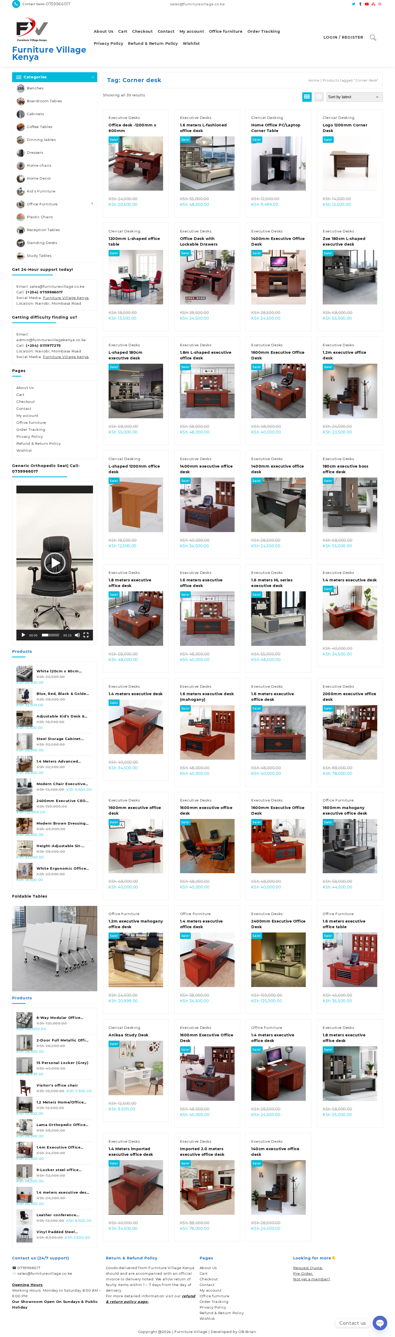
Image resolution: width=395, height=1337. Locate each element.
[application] (54, 563)
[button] (55, 563)
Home (313, 80)
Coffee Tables (39, 127)
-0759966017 (57, 4)
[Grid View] (307, 97)
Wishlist (24, 450)
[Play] (23, 635)
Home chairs (39, 165)
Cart (20, 394)
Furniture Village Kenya (49, 53)
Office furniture (31, 422)
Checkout (25, 401)
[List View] (319, 97)
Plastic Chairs (40, 217)
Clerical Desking (267, 117)
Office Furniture (42, 204)
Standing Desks (42, 243)
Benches (35, 88)
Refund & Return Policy (38, 443)
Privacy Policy (29, 436)
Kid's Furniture (41, 191)
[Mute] (77, 635)
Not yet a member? (311, 1279)
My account (27, 415)
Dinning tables (41, 139)
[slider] (50, 635)
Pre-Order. (303, 1273)
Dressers (35, 152)
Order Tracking (30, 429)
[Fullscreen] (86, 635)
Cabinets (35, 114)
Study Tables (39, 255)
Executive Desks (124, 117)
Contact (23, 408)
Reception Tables (43, 230)
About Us (25, 387)
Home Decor (39, 178)
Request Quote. (308, 1268)
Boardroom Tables (44, 101)
